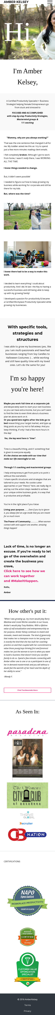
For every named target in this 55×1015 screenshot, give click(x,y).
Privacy (27, 1011)
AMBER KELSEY (16, 2)
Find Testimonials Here (28, 690)
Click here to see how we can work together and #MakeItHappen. (24, 576)
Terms (27, 1005)
